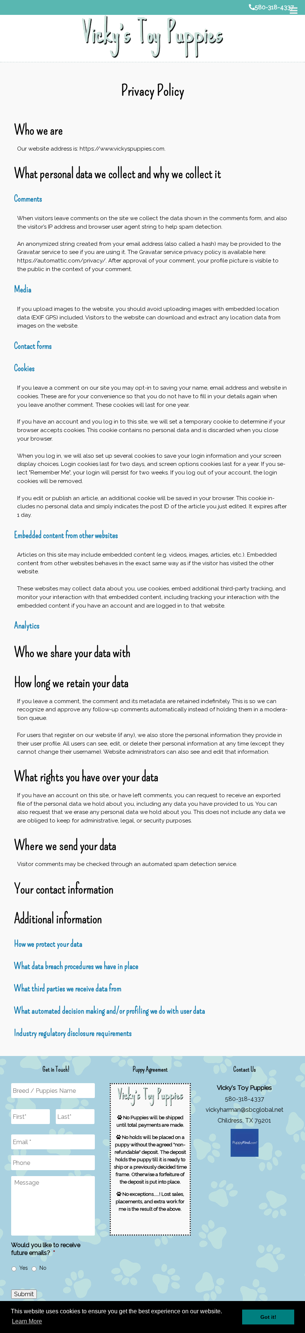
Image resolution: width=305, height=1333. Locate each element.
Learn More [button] (27, 1321)
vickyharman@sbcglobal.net (244, 1109)
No (42, 1268)
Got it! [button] (268, 1317)
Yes (23, 1268)
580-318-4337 (274, 7)
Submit (24, 1294)
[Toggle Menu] (293, 10)
